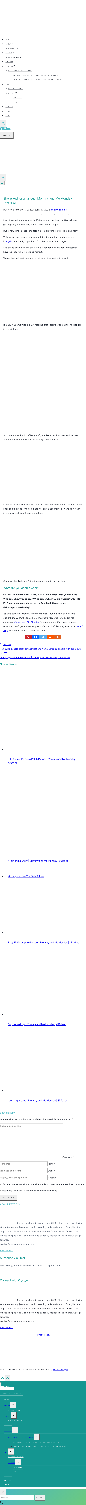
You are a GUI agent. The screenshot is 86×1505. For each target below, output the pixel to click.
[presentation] (45, 710)
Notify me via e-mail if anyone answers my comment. (29, 1190)
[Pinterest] (28, 637)
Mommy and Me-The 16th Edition (26, 876)
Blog (8, 116)
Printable (17, 98)
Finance (9, 62)
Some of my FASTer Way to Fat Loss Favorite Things (37, 80)
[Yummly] (57, 637)
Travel (9, 111)
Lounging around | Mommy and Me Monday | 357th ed (38, 1100)
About (7, 1405)
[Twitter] (43, 637)
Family (7, 1416)
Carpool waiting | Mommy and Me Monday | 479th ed (37, 1024)
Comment (69, 1157)
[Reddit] (50, 637)
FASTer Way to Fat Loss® (21, 1437)
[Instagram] (5, 129)
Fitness (8, 1431)
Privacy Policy (43, 1335)
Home (8, 39)
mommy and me (15, 57)
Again (9, 241)
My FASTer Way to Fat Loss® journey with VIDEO (35, 75)
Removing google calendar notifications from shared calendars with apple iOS (40, 647)
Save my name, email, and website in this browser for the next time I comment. (44, 1184)
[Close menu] (0, 1384)
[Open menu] (2, 183)
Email (51, 1170)
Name (51, 1164)
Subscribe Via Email (12, 1393)
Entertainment (15, 89)
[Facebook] (1, 129)
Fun (6, 1452)
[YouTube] (8, 129)
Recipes (9, 107)
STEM (15, 102)
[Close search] (3, 1492)
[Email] (10, 129)
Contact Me (14, 48)
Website (52, 1177)
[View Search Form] (3, 123)
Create (11, 1463)
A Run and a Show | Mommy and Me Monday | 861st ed (38, 860)
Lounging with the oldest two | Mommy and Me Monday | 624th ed (35, 655)
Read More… (6, 1250)
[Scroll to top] (2, 1378)
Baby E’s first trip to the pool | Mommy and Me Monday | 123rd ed (43, 942)
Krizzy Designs (60, 1369)
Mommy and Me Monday (26, 622)
